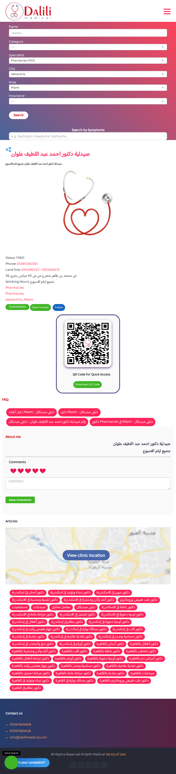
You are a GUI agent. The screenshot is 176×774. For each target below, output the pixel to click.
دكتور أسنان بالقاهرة (110, 644)
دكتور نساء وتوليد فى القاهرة (31, 681)
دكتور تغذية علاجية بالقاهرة (124, 666)
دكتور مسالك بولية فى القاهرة (74, 681)
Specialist (16, 55)
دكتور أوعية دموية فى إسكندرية (109, 622)
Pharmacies (15, 288)
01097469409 (20, 725)
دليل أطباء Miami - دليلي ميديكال (31, 412)
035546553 (30, 270)
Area (12, 82)
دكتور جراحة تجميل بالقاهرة (31, 673)
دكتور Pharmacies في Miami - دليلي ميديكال (122, 422)
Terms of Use (116, 755)
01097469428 (20, 731)
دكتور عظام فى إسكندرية (67, 622)
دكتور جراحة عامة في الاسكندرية (33, 615)
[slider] (28, 470)
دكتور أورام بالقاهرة (68, 659)
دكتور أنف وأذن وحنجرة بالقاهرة (34, 651)
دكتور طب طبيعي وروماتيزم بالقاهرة (124, 681)
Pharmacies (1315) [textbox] (23, 61)
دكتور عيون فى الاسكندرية (113, 593)
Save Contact (40, 307)
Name (13, 27)
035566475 (51, 270)
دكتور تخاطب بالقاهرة (141, 651)
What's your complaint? (28, 763)
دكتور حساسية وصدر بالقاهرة (80, 666)
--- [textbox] (12, 47)
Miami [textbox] (15, 88)
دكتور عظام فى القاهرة (26, 688)
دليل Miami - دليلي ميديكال (79, 412)
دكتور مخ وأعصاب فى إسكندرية (32, 644)
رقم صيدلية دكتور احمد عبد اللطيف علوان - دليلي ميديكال (47, 422)
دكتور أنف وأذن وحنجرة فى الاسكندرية (89, 600)
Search (19, 115)
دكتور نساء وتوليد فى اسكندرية (70, 593)
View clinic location (86, 556)
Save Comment (20, 500)
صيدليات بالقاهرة (142, 673)
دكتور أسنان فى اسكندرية (28, 593)
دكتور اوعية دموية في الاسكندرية (122, 615)
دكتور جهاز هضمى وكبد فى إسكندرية (36, 629)
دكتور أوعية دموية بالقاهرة (105, 659)
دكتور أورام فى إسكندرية (75, 644)
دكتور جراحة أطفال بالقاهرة (30, 659)
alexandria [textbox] (18, 74)
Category (16, 42)
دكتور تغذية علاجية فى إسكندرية (71, 637)
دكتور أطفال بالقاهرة (144, 644)
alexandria (14, 300)
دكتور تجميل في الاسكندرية (77, 615)
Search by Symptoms (88, 130)
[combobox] (88, 47)
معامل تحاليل (61, 607)
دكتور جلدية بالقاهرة (110, 673)
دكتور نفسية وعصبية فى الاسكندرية (35, 600)
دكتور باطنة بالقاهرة (106, 651)
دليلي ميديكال (86, 607)
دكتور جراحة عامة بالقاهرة (73, 673)
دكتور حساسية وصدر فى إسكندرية (120, 637)
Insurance (17, 96)
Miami (28, 300)
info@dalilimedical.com (28, 738)
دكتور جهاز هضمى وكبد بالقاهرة (33, 666)
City (12, 69)
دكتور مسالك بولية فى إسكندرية (86, 629)
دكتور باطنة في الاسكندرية (118, 607)
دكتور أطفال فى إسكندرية (28, 622)
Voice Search (11, 753)
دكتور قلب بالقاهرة (74, 651)
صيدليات (39, 607)
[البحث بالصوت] (11, 762)
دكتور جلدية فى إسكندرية (28, 637)
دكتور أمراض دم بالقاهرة (146, 659)
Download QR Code (87, 384)
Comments (17, 307)
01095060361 (27, 264)
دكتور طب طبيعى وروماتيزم (139, 600)
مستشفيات (19, 607)
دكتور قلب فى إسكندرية (128, 629)
